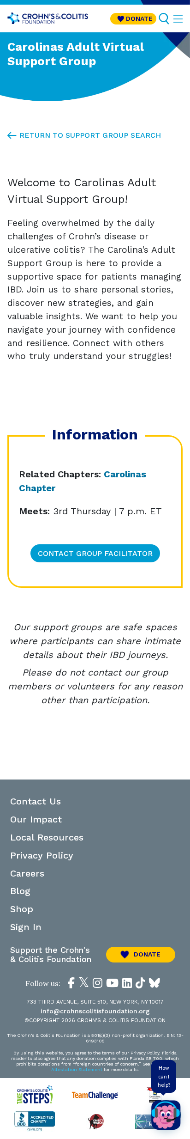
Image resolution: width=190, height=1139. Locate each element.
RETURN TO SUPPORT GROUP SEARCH (90, 135)
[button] (133, 18)
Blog (20, 890)
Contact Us (35, 801)
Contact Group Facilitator (95, 553)
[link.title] (71, 983)
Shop (21, 908)
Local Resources (46, 837)
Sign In (26, 926)
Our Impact (36, 819)
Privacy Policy (41, 855)
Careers (27, 873)
